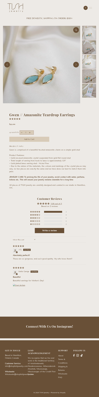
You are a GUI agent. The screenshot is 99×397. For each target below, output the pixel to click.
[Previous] (7, 64)
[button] (14, 119)
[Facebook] (74, 355)
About (60, 356)
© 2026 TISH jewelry (41, 393)
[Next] (76, 64)
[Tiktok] (82, 355)
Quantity (14, 132)
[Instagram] (77, 355)
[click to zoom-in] (76, 30)
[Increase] (30, 133)
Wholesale (62, 374)
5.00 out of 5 (56, 204)
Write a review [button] (49, 230)
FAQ (60, 377)
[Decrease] (22, 133)
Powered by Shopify (58, 393)
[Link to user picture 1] (19, 290)
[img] (18, 246)
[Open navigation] (90, 8)
